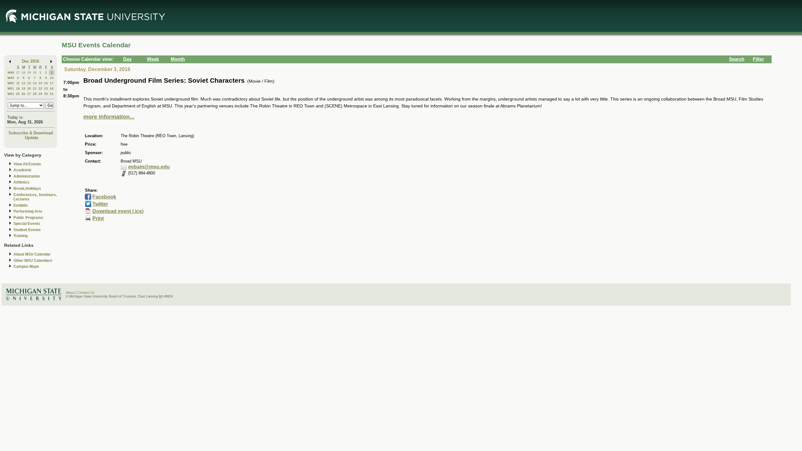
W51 (11, 88)
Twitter (100, 204)
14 (35, 83)
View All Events (27, 164)
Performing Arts (27, 211)
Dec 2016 (30, 61)
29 (29, 72)
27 (18, 72)
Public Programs (28, 217)
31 (52, 94)
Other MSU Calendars (32, 260)
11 (18, 83)
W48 (11, 72)
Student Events (27, 230)
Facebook (104, 197)
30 (35, 72)
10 (52, 78)
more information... (108, 117)
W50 (11, 83)
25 (18, 94)
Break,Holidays (27, 188)
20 (29, 88)
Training (20, 236)
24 (52, 88)
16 (46, 83)
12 (23, 83)
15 (40, 83)
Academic (22, 170)
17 (52, 83)
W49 (11, 78)
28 (23, 72)
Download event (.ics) (117, 211)
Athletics (21, 182)
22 (40, 88)
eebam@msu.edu (149, 166)
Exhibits (20, 205)
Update (31, 137)
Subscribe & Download (30, 133)
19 (23, 88)
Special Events (26, 223)
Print (98, 218)
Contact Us (86, 292)
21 (35, 88)
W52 (11, 94)
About (70, 292)
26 (23, 94)
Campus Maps (26, 266)
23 (46, 88)
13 (29, 83)
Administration (26, 176)
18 (18, 88)
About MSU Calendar (32, 254)
